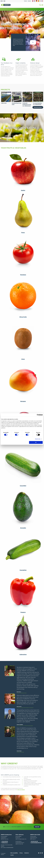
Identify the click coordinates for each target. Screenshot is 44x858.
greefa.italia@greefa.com (36, 842)
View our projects (21, 789)
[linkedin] (42, 853)
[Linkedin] (4, 1)
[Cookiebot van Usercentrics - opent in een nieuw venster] (38, 415)
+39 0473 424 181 (34, 841)
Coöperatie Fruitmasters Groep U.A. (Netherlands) (27, 104)
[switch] (16, 435)
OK (35, 442)
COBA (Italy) (4, 103)
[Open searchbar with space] (40, 5)
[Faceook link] (38, 853)
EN (32, 1)
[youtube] (40, 853)
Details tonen (37, 438)
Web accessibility (14, 852)
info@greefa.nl (5, 842)
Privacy (21, 852)
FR (42, 1)
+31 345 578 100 (5, 841)
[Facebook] (1, 1)
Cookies (12, 855)
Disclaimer (26, 852)
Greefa (6, 4)
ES (38, 1)
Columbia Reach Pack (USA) (16, 103)
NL (34, 1)
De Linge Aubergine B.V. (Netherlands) (37, 103)
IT (40, 1)
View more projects (38, 107)
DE (36, 1)
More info (37, 826)
